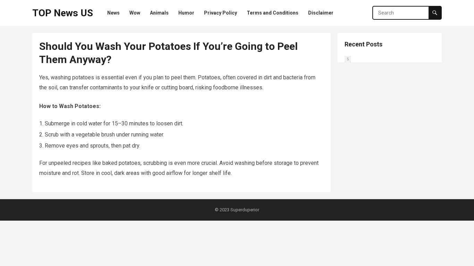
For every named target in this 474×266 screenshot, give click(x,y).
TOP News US (62, 13)
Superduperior (244, 209)
